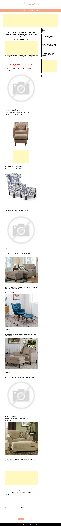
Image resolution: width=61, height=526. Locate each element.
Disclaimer (37, 10)
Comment (7, 494)
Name (6, 507)
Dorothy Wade (26, 39)
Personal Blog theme (37, 524)
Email (22, 507)
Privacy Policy (30, 10)
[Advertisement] (30, 20)
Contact (23, 10)
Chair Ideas (30, 4)
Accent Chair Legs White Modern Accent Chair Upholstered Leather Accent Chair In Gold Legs (49, 50)
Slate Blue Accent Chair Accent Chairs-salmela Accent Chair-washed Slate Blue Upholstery (48, 54)
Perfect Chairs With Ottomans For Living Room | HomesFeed (23, 55)
